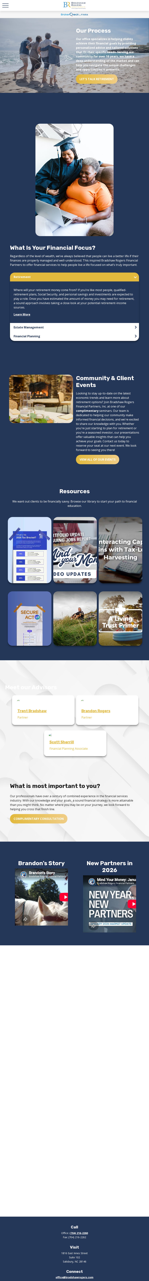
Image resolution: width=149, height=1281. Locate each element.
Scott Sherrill (61, 742)
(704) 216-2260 (79, 1233)
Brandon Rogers (95, 711)
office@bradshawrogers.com (74, 1277)
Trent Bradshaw (32, 711)
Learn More (22, 314)
